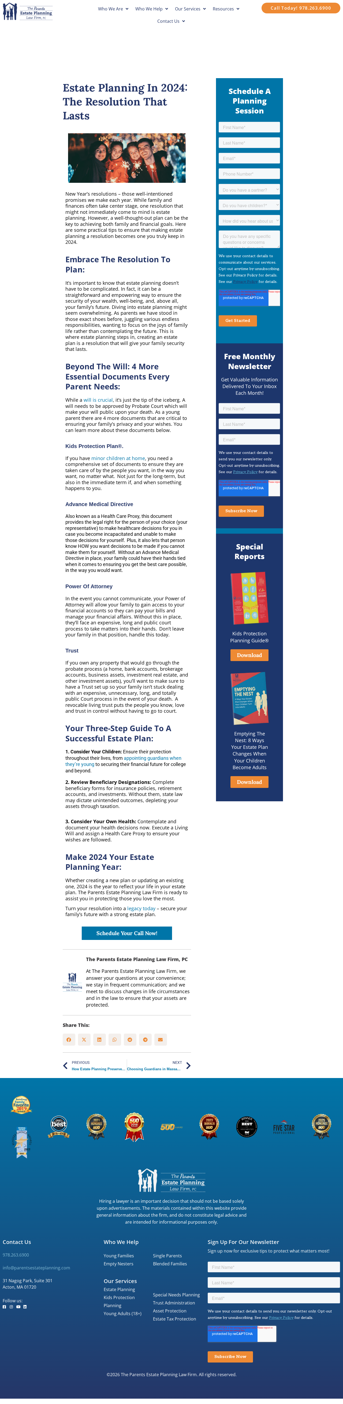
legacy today (141, 908)
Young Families (119, 1256)
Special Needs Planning (176, 1295)
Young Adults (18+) (122, 1313)
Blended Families (170, 1264)
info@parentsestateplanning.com (36, 1268)
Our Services (187, 9)
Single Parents (167, 1256)
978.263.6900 (16, 1255)
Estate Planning (119, 1289)
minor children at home (117, 458)
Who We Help (149, 9)
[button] (69, 1040)
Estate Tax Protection (174, 1319)
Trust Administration (174, 1303)
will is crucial (98, 400)
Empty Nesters (118, 1264)
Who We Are (110, 9)
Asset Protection (170, 1311)
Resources (223, 9)
